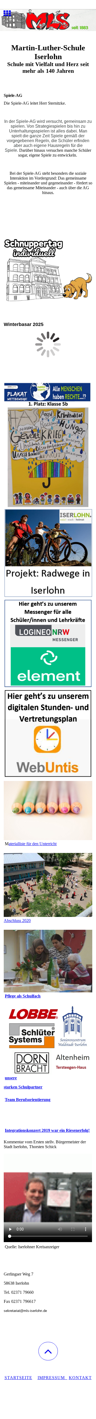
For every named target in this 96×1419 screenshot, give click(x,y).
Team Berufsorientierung (27, 1099)
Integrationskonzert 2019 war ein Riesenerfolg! (47, 1130)
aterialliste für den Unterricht (33, 843)
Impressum (52, 1377)
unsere (11, 1078)
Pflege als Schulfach (23, 996)
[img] (48, 20)
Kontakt (80, 1377)
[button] (48, 1351)
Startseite (18, 1377)
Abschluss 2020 (17, 920)
